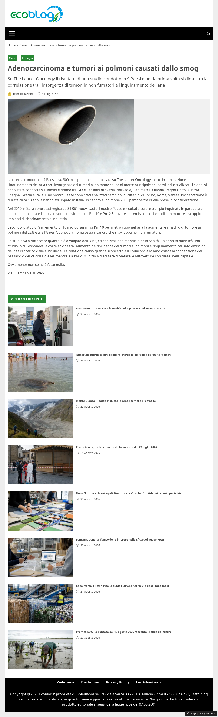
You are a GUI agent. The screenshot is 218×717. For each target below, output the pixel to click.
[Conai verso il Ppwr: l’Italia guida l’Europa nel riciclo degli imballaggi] (40, 603)
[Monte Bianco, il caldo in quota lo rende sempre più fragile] (40, 418)
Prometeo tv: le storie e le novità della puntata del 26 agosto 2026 (120, 308)
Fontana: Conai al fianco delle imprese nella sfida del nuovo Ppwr (120, 539)
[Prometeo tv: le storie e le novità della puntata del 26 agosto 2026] (40, 326)
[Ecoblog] (36, 13)
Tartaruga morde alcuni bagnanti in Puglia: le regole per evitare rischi (123, 355)
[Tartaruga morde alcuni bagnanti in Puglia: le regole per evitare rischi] (40, 372)
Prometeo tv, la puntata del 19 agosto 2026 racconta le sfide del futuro (124, 632)
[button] (208, 33)
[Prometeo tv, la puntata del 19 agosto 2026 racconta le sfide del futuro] (40, 649)
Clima (12, 58)
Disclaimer (90, 682)
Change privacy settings (201, 713)
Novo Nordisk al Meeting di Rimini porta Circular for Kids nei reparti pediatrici (129, 493)
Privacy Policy (117, 682)
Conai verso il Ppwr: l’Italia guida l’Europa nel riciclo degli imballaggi (122, 586)
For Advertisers (149, 682)
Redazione (65, 682)
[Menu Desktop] (12, 33)
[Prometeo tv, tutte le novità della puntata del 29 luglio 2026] (40, 465)
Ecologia (27, 58)
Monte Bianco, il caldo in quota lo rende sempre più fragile (116, 401)
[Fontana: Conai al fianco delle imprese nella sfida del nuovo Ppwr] (40, 557)
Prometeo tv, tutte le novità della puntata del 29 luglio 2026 (116, 447)
